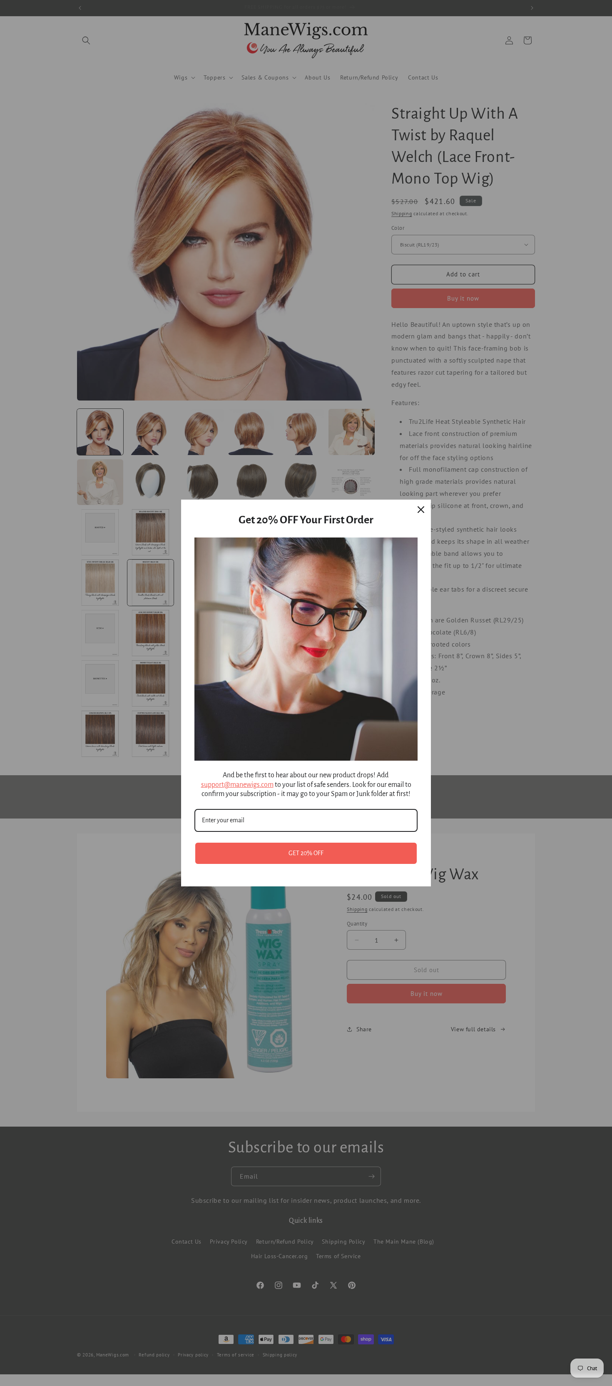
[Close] (421, 510)
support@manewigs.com (237, 785)
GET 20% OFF (306, 853)
